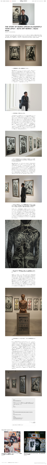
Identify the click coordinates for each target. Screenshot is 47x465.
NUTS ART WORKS (13, 36)
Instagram (14, 406)
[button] (45, 463)
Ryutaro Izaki (34, 422)
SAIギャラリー (9, 37)
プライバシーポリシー (4, 462)
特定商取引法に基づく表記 (11, 462)
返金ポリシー (17, 462)
